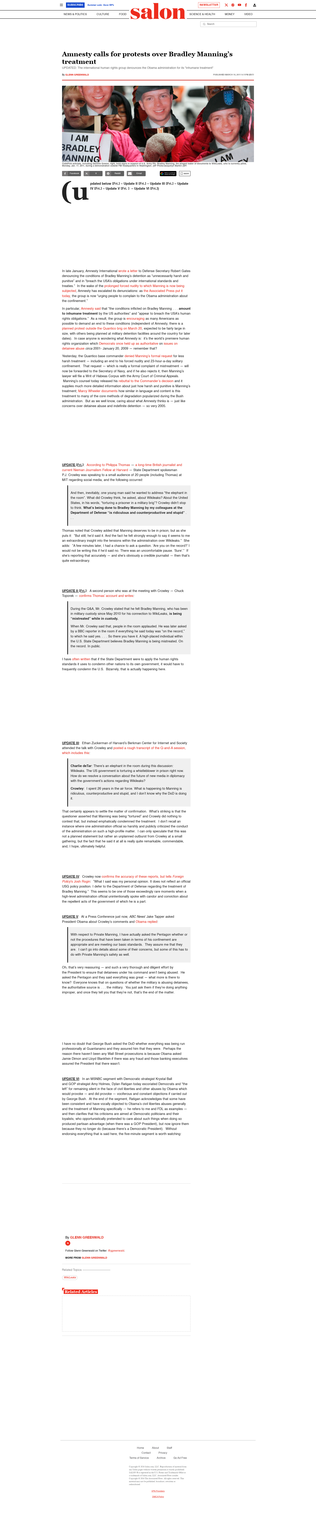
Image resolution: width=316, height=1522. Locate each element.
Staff (169, 1448)
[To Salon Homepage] (158, 11)
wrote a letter (128, 271)
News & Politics (75, 14)
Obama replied (146, 922)
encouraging (136, 319)
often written (81, 659)
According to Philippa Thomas (108, 465)
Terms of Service (139, 1458)
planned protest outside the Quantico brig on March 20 (102, 328)
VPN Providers (158, 1491)
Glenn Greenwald (77, 75)
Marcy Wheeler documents (98, 391)
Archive (161, 1458)
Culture (103, 14)
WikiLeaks (70, 1277)
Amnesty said (91, 309)
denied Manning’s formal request (148, 356)
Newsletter (209, 5)
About (155, 1448)
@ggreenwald (116, 1251)
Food (123, 14)
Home (140, 1448)
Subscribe (75, 5)
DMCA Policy (158, 1497)
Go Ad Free (180, 1458)
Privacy (162, 1453)
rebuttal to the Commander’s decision (146, 381)
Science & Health (202, 14)
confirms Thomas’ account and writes (106, 596)
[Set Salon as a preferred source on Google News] (168, 173)
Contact (146, 1453)
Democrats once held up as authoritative (128, 343)
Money (230, 14)
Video (248, 14)
